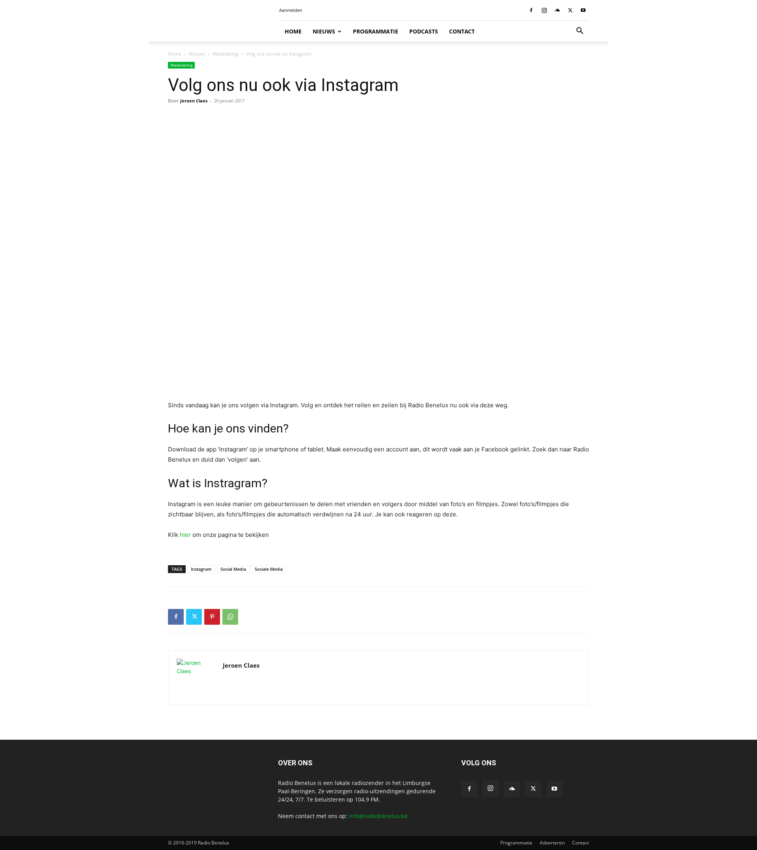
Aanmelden (290, 10)
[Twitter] (570, 10)
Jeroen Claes (193, 101)
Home (293, 31)
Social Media (233, 569)
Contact (462, 31)
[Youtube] (583, 10)
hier (186, 534)
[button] (579, 31)
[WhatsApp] (230, 617)
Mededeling (226, 53)
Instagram (201, 569)
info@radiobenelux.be (378, 816)
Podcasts (423, 31)
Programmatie (375, 31)
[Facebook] (531, 10)
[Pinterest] (212, 617)
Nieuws (324, 31)
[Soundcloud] (557, 10)
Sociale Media (269, 569)
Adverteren (552, 842)
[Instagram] (544, 10)
